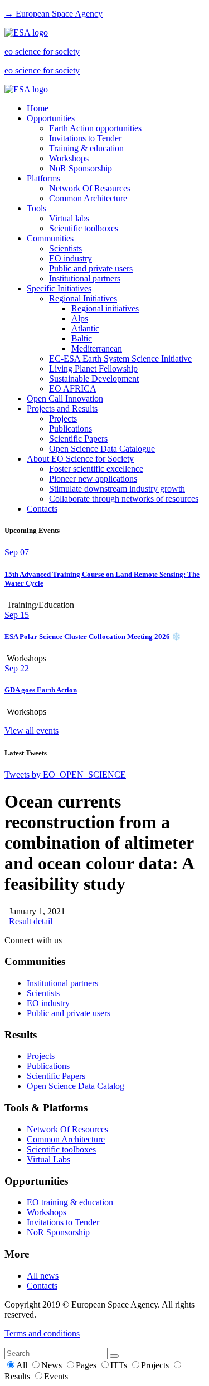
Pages (87, 1365)
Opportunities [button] (51, 118)
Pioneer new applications (93, 478)
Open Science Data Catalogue (102, 448)
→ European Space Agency (53, 13)
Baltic (81, 338)
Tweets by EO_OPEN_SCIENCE (65, 774)
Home (37, 108)
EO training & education (70, 1202)
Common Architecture (88, 198)
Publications (70, 428)
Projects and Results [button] (62, 408)
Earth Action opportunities (95, 128)
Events (56, 1376)
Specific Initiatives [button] (59, 288)
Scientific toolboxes (83, 228)
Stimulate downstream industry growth (117, 488)
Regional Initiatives (83, 298)
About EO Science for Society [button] (80, 458)
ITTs (119, 1365)
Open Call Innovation (65, 398)
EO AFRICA (72, 388)
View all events (31, 730)
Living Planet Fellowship (93, 368)
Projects (63, 418)
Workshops (69, 158)
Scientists (65, 248)
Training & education (86, 148)
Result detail (28, 921)
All (23, 1365)
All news (43, 1275)
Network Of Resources (89, 188)
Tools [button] (36, 208)
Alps (79, 318)
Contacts (42, 508)
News (52, 1365)
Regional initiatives (105, 308)
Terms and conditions (42, 1333)
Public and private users (91, 268)
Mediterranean (96, 348)
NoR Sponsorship (80, 168)
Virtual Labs (48, 1159)
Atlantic (85, 328)
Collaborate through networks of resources (123, 498)
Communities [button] (50, 238)
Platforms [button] (43, 178)
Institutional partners (84, 278)
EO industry (70, 258)
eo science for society (42, 51)
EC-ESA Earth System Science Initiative (120, 358)
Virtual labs (69, 218)
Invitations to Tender (85, 138)
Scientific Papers (78, 438)
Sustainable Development (94, 378)
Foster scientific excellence (96, 468)
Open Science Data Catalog (75, 1086)
